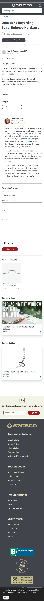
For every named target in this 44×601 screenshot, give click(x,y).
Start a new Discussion (13, 40)
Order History (13, 476)
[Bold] (5, 242)
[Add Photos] (16, 242)
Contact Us (12, 529)
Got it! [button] (6, 597)
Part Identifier (13, 525)
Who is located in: (9, 201)
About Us (11, 533)
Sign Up (34, 413)
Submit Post (10, 249)
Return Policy (13, 444)
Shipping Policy (14, 440)
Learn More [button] (32, 592)
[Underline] (12, 242)
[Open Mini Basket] (40, 5)
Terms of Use (13, 452)
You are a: (5, 191)
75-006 (30, 141)
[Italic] (8, 242)
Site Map (11, 537)
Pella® (10, 504)
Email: (4, 210)
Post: (4, 220)
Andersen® (12, 500)
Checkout (12, 484)
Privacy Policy (13, 448)
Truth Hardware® (15, 508)
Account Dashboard (16, 472)
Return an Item (14, 480)
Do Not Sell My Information (19, 456)
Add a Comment (12, 107)
